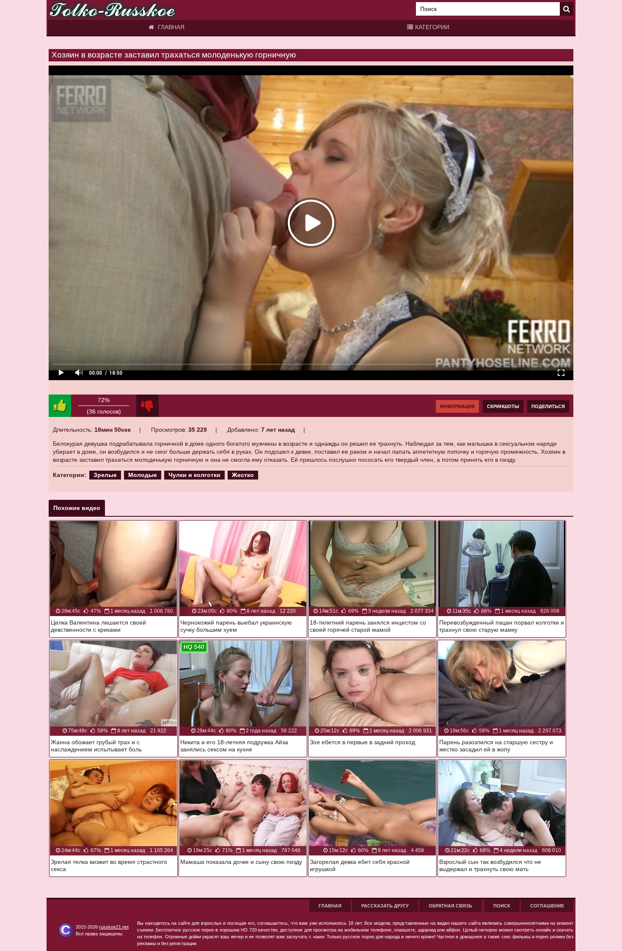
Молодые (142, 474)
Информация (457, 406)
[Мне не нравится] (147, 406)
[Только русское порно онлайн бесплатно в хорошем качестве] (112, 10)
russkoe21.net (114, 926)
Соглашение (547, 905)
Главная (170, 27)
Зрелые (105, 474)
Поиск (501, 905)
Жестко (243, 474)
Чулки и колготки (194, 474)
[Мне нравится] (60, 406)
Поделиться (548, 406)
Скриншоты (503, 406)
